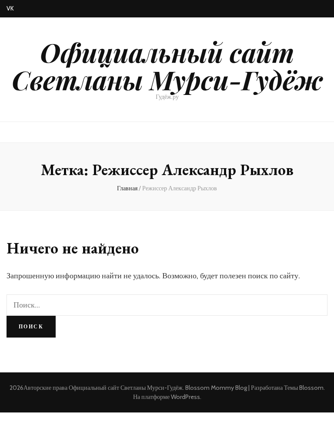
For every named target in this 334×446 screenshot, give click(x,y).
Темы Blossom (304, 388)
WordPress (185, 397)
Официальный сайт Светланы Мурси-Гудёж (167, 65)
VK (10, 8)
